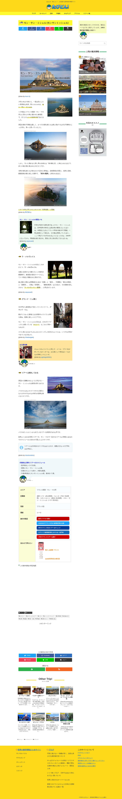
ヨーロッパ (29, 612)
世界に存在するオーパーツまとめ (58, 780)
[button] (104, 43)
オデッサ (19, 766)
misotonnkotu (29, 455)
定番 (21, 618)
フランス (22, 612)
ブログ (51, 750)
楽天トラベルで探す (44, 518)
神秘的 (38, 618)
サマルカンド (20, 758)
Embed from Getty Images (30, 131)
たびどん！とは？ (84, 752)
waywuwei (29, 241)
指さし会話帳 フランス (52, 550)
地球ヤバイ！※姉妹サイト (87, 763)
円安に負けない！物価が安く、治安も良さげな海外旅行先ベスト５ (60, 755)
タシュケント (20, 762)
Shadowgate (29, 337)
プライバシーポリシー (85, 758)
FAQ (79, 755)
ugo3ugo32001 (46, 357)
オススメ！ (22, 616)
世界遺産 (59, 616)
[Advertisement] (45, 44)
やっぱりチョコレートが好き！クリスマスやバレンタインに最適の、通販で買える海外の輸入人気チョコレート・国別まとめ (60, 764)
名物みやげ (66, 616)
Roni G (27, 96)
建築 (26, 618)
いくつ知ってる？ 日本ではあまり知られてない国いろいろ (60, 774)
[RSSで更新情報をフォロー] (59, 669)
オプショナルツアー (32, 616)
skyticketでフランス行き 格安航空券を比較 (51, 523)
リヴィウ (19, 771)
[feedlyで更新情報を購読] (31, 669)
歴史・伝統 (31, 618)
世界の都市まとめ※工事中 (87, 766)
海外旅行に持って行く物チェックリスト (91, 760)
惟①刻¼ (28, 212)
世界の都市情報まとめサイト (29, 750)
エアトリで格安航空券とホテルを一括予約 (51, 532)
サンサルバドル (21, 753)
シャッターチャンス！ (50, 616)
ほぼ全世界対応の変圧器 (52, 558)
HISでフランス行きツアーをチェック (49, 527)
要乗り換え (53, 618)
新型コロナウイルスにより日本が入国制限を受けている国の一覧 (60, 785)
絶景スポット (45, 618)
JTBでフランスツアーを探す (47, 537)
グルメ (40, 616)
